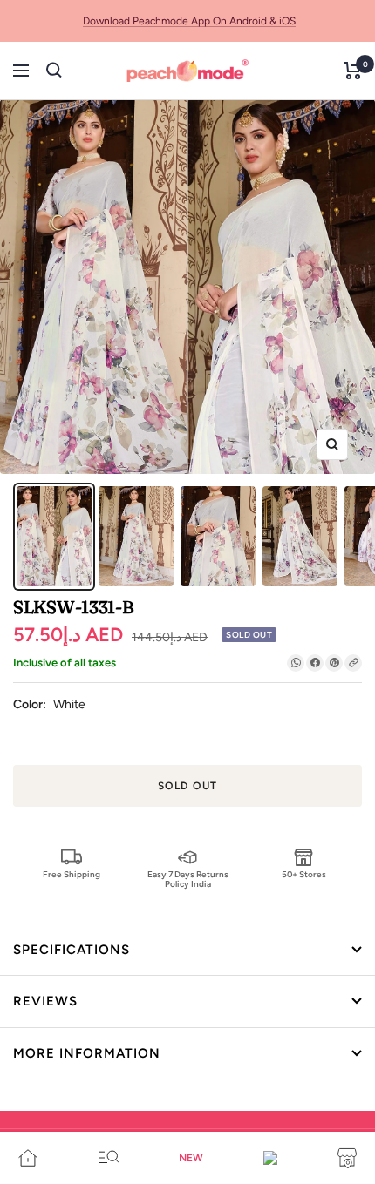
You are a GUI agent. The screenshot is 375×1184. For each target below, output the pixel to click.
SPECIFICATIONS (71, 949)
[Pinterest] (334, 663)
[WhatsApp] (295, 663)
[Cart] (353, 70)
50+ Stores (304, 874)
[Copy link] (353, 663)
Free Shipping (71, 874)
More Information (86, 1053)
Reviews (45, 1001)
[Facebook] (315, 663)
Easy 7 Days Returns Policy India (187, 879)
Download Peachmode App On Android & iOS (189, 21)
